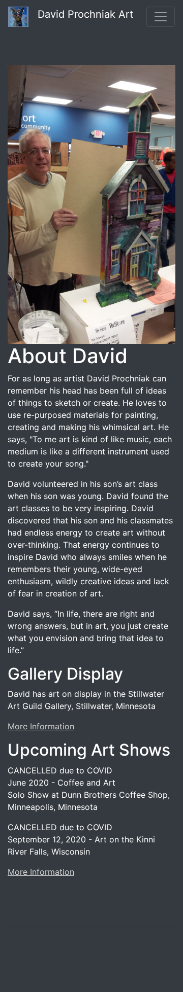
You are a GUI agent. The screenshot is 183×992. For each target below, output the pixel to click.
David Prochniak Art (80, 14)
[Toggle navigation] (160, 17)
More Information (41, 726)
